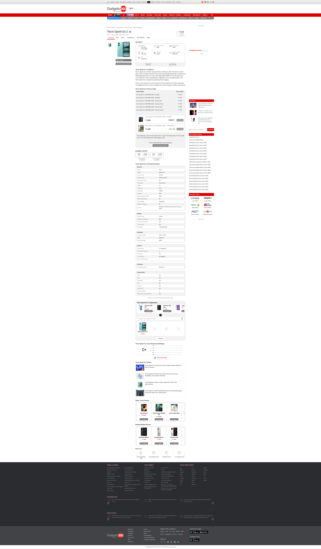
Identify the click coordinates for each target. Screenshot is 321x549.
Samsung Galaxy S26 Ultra (113, 468)
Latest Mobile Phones (130, 488)
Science (197, 18)
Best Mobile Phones (194, 137)
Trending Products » (196, 50)
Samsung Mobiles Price (141, 457)
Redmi (205, 468)
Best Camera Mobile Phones (196, 140)
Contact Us (131, 537)
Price (117, 37)
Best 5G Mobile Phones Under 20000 (198, 178)
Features (157, 15)
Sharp (204, 472)
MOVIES (124, 2)
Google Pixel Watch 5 (166, 474)
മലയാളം (168, 534)
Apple (181, 470)
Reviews (150, 15)
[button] (183, 308)
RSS (129, 539)
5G (209, 18)
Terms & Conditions (149, 537)
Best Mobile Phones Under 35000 (198, 156)
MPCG (173, 2)
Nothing (194, 474)
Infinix (181, 480)
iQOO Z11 (146, 482)
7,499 (147, 120)
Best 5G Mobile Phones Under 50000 (198, 189)
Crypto (159, 18)
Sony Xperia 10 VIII (149, 468)
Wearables (204, 18)
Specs (123, 37)
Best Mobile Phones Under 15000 (198, 145)
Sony (204, 474)
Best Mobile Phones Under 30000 (198, 153)
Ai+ (181, 468)
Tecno (108, 34)
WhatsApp (175, 541)
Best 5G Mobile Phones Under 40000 (198, 186)
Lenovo (194, 470)
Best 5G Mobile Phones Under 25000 (198, 181)
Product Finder (175, 15)
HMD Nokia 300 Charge (150, 474)
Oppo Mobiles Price (154, 457)
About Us (130, 529)
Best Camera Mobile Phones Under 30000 (200, 173)
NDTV (108, 2)
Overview (111, 37)
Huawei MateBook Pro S (150, 484)
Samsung (205, 470)
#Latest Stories (111, 513)
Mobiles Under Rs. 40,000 (113, 476)
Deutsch (174, 534)
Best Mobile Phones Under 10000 (198, 142)
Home (110, 15)
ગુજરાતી (162, 534)
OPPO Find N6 (110, 474)
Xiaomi (205, 480)
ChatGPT (109, 472)
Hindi (166, 531)
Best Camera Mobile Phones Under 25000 (200, 170)
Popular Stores (194, 194)
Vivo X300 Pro (110, 484)
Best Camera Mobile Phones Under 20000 (200, 167)
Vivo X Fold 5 (110, 491)
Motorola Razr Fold (112, 470)
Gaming (142, 18)
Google (182, 472)
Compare (187, 15)
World (113, 2)
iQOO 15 (109, 482)
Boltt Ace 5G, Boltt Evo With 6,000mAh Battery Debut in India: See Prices (197, 500)
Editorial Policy (147, 535)
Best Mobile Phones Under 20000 (198, 148)
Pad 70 (163, 470)
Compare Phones (129, 490)
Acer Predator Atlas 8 (166, 480)
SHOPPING (158, 2)
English (162, 531)
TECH (148, 2)
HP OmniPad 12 (128, 470)
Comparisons (130, 37)
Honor (181, 476)
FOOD (134, 2)
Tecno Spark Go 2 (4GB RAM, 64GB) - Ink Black (158, 117)
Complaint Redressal (149, 539)
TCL (204, 476)
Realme (194, 484)
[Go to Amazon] (141, 119)
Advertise (130, 541)
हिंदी (121, 2)
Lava (193, 468)
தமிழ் (173, 531)
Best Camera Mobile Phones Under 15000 (200, 164)
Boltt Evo (146, 470)
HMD (181, 474)
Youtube (168, 541)
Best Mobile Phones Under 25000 (198, 151)
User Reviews (141, 37)
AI (124, 15)
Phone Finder (120, 27)
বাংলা (170, 531)
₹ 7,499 (181, 32)
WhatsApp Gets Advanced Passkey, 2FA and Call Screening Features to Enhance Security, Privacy (126, 516)
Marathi (178, 2)
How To (136, 18)
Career (145, 529)
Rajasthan (168, 2)
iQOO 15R (109, 488)
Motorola (194, 472)
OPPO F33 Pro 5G (129, 476)
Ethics (145, 533)
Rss (178, 541)
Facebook (161, 541)
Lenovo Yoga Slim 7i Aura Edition (115, 486)
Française (180, 534)
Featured (193, 101)
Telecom (130, 18)
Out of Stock (180, 120)
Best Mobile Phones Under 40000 (198, 159)
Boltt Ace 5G (147, 472)
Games (153, 2)
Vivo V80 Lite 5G (148, 476)
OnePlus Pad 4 (128, 474)
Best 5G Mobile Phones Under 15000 (198, 175)
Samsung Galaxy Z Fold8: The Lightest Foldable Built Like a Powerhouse (205, 105)
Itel (180, 484)
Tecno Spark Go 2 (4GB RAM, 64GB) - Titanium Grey (159, 125)
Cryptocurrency (128, 478)
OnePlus (194, 478)
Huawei (182, 478)
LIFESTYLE (139, 2)
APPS (163, 2)
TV (168, 18)
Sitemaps (130, 531)
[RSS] (213, 2)
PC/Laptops (174, 18)
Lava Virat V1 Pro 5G (149, 478)
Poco (193, 482)
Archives (130, 535)
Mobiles (123, 18)
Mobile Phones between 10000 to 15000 (199, 162)
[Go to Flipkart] (141, 128)
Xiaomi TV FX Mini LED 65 (167, 476)
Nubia (193, 476)
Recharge (196, 15)
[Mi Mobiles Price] (167, 453)
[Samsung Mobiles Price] (141, 453)
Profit (117, 2)
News (143, 15)
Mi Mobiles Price (167, 457)
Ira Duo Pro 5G (164, 468)
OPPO (193, 480)
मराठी (182, 531)
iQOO (181, 482)
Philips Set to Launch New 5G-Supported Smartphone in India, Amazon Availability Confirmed (163, 516)
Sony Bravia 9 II (165, 478)
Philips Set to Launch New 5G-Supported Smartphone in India (163, 500)
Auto (137, 15)
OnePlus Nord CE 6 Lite (130, 472)
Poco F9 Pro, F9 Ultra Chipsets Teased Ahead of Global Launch (125, 500)
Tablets (191, 18)
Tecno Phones (128, 27)
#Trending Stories (112, 497)
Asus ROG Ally (164, 482)
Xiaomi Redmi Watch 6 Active (168, 472)
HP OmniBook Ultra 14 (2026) (132, 480)
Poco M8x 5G (147, 480)
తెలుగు (178, 531)
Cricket (129, 2)
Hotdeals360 (183, 18)
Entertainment (150, 18)
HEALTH (144, 2)
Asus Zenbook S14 (112, 480)
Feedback (130, 533)
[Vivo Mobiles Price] (179, 453)
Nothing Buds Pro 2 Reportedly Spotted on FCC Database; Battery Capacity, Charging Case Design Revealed (198, 516)
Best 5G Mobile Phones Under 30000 (198, 184)
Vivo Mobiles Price (179, 457)
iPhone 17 (127, 482)
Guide (165, 15)
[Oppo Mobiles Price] (154, 453)
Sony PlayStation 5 (129, 468)
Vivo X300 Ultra (111, 478)
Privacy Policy (147, 531)
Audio (164, 18)
